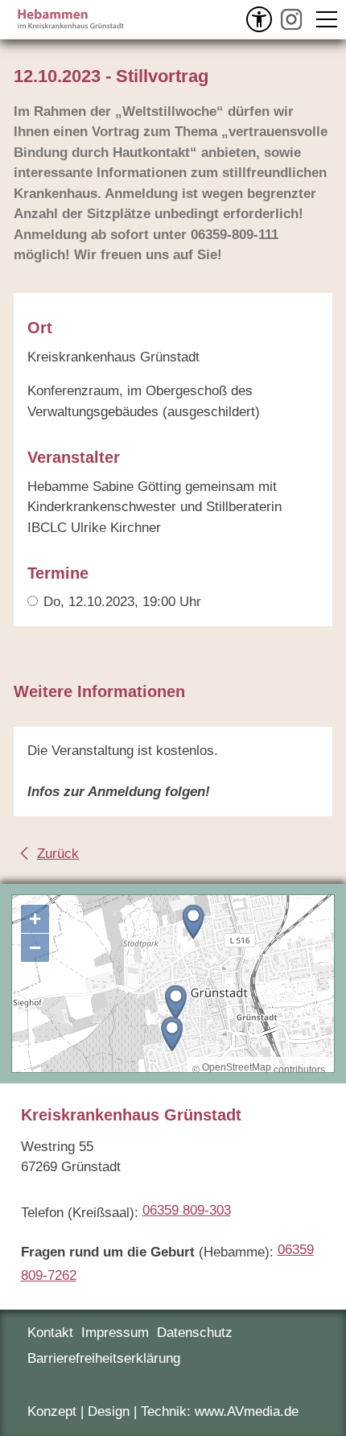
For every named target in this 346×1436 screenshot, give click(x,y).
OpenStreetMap (236, 1067)
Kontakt (50, 1332)
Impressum (115, 1332)
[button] (291, 19)
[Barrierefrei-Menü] (259, 19)
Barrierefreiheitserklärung (103, 1358)
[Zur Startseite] (70, 19)
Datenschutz (195, 1332)
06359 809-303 (186, 1210)
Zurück (58, 853)
